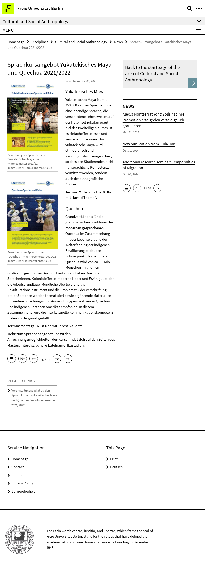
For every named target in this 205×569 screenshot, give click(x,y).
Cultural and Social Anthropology (81, 41)
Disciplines (40, 41)
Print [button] (114, 458)
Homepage (16, 41)
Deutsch (116, 466)
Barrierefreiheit (23, 491)
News (118, 41)
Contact (18, 466)
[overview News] (12, 359)
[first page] (22, 359)
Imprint (17, 475)
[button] (127, 188)
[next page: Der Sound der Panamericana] (57, 359)
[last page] (68, 359)
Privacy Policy (22, 483)
